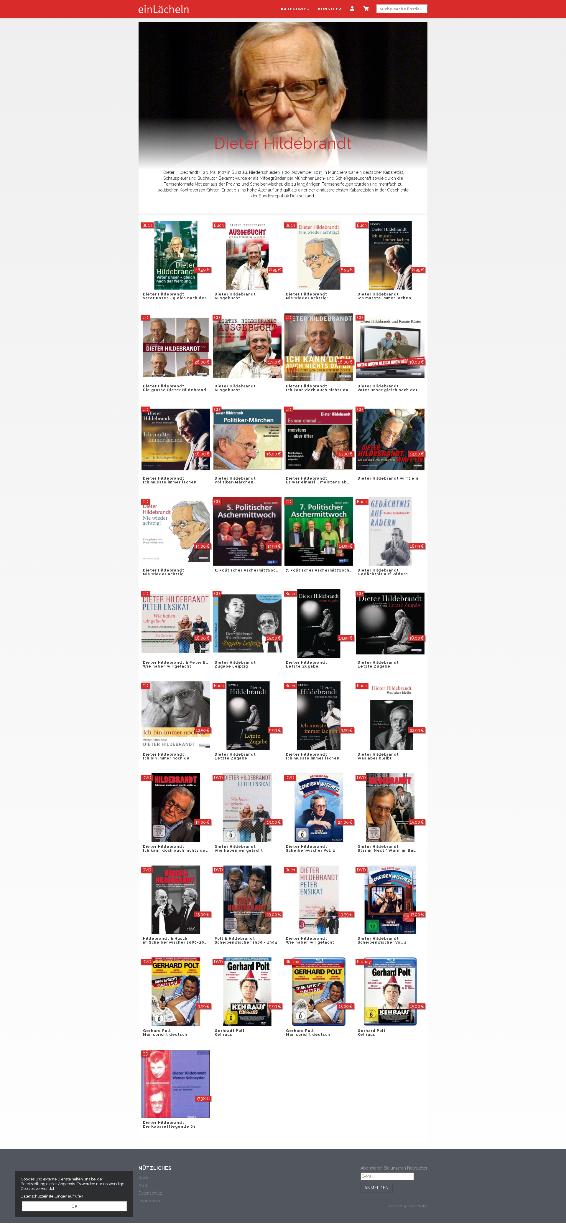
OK (74, 1206)
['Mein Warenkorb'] (366, 9)
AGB (143, 1185)
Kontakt (146, 1177)
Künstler (329, 9)
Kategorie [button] (293, 9)
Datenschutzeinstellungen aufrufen (52, 1196)
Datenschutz (150, 1193)
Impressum (149, 1200)
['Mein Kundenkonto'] (352, 9)
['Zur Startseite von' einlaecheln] (164, 9)
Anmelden (376, 1187)
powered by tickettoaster (407, 1206)
